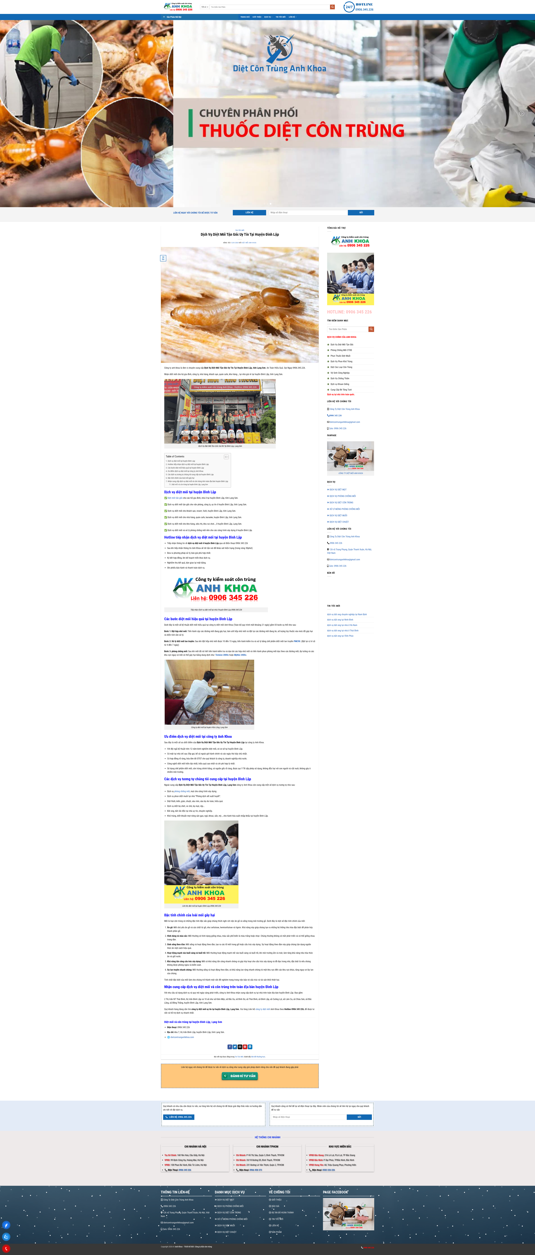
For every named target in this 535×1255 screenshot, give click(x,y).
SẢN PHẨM (276, 1232)
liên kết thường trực (258, 1057)
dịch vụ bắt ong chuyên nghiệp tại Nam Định (347, 614)
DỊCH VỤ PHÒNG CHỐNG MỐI (342, 496)
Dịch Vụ (267, 17)
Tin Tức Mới (281, 17)
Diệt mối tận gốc (175, 498)
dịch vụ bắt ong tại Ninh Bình (340, 620)
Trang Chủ (245, 17)
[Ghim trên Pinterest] (245, 1047)
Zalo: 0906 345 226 (337, 428)
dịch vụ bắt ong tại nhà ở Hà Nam (342, 625)
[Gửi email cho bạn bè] (240, 1047)
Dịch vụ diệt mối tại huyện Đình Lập (181, 461)
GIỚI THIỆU (276, 1199)
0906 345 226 (336, 543)
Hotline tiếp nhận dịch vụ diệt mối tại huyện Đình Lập (188, 464)
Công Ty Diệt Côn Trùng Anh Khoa (345, 409)
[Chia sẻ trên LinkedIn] (250, 1047)
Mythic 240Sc (240, 655)
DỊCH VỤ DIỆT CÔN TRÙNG (341, 502)
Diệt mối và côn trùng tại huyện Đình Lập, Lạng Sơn (190, 484)
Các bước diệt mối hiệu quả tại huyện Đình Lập (186, 468)
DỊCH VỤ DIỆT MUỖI (338, 515)
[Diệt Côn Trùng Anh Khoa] (178, 7)
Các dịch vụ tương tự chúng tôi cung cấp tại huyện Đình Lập (191, 474)
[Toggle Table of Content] (225, 457)
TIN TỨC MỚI (277, 1219)
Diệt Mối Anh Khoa (249, 243)
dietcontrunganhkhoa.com (182, 1037)
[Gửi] (332, 7)
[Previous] (13, 113)
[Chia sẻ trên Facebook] (230, 1047)
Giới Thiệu (257, 17)
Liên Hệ (292, 17)
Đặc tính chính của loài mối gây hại (181, 478)
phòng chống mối (182, 791)
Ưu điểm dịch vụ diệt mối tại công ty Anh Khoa (185, 471)
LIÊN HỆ (275, 1225)
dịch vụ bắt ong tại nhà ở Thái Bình (342, 630)
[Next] (521, 113)
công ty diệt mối (263, 1009)
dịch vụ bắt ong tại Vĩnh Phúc (340, 636)
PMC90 (297, 641)
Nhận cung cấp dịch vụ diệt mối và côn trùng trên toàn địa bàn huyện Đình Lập (198, 481)
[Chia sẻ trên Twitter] (235, 1047)
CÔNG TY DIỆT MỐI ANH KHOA (350, 473)
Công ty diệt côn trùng (203, 1247)
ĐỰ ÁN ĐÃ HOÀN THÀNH (282, 1212)
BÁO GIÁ (275, 1206)
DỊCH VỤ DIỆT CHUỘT (339, 522)
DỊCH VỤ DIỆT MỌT (337, 489)
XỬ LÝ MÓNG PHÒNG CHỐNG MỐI (344, 509)
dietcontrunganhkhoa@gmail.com (345, 422)
